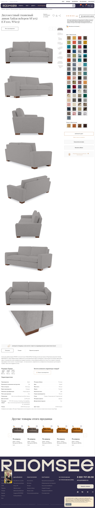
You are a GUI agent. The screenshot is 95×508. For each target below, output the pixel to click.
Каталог (3, 495)
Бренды (3, 493)
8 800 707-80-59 (85, 477)
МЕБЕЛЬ (21, 5)
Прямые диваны (14, 9)
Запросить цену (79, 133)
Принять (68, 504)
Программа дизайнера (18, 483)
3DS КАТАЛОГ (91, 1)
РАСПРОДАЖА (41, 5)
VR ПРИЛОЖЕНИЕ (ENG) (66, 480)
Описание (7, 350)
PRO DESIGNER (83, 1)
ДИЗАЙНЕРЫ (75, 1)
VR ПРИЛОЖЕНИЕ (64, 477)
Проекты (3, 488)
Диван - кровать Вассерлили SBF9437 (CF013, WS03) (62, 442)
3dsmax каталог (17, 488)
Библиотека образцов (18, 490)
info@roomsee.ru (82, 480)
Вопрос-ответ (30, 490)
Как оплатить (30, 480)
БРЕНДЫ (68, 1)
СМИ (2, 485)
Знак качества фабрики (47, 485)
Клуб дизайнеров (17, 495)
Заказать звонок (85, 486)
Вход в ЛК (15, 485)
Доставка (29, 483)
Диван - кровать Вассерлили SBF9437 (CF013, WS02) (47, 442)
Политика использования (43, 504)
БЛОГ (63, 1)
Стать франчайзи (45, 493)
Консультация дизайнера (32, 493)
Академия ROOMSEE (18, 493)
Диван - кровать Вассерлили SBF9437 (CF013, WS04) (77, 442)
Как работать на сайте (18, 480)
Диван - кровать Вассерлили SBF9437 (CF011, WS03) (32, 442)
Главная (3, 9)
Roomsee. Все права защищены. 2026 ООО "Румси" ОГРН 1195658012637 (18, 504)
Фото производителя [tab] (10, 28)
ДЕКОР (33, 5)
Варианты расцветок (34, 350)
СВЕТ (27, 5)
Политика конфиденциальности (57, 504)
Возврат (29, 485)
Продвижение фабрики (47, 490)
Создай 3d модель (46, 488)
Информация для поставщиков (49, 483)
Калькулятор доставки (79, 141)
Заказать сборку (79, 147)
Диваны (8, 9)
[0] (85, 5)
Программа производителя (48, 480)
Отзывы (19, 350)
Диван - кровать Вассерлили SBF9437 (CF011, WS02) (18, 442)
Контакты (3, 483)
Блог (2, 498)
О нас (2, 480)
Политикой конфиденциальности (80, 502)
